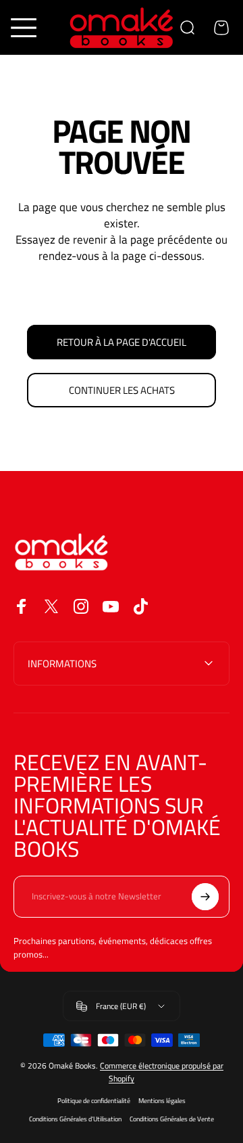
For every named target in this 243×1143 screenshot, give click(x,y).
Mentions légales (162, 1101)
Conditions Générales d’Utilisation (75, 1119)
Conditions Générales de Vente (172, 1119)
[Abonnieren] (205, 896)
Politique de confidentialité (93, 1101)
